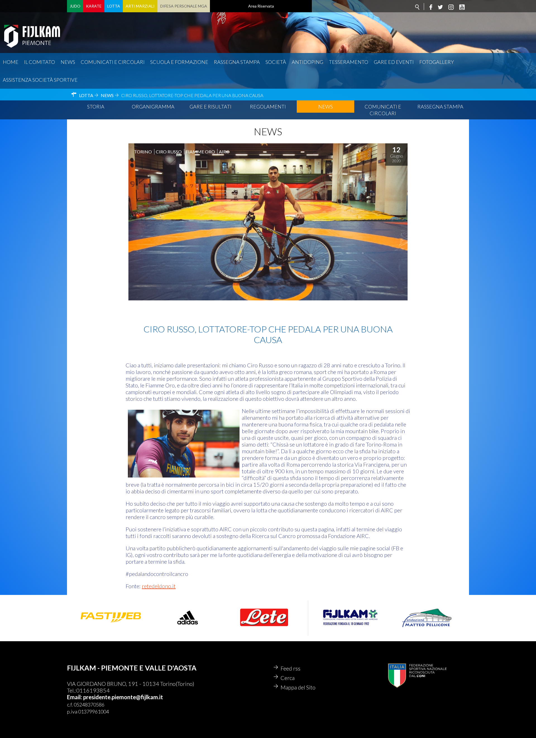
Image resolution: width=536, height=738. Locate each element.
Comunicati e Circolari (383, 109)
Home (10, 62)
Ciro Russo (169, 151)
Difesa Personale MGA (183, 6)
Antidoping (307, 62)
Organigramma (153, 106)
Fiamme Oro (200, 151)
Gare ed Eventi (394, 62)
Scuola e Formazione (179, 62)
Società (275, 62)
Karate (94, 6)
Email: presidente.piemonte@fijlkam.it (115, 697)
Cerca (288, 677)
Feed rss (290, 668)
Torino (143, 151)
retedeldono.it (159, 586)
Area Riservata (261, 6)
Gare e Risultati (210, 106)
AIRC (224, 151)
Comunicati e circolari (113, 62)
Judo (75, 6)
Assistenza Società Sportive (40, 80)
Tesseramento (348, 62)
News (68, 62)
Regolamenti (268, 106)
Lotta (113, 6)
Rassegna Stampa (237, 62)
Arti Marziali (140, 6)
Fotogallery (436, 62)
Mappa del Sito (298, 687)
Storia (95, 106)
